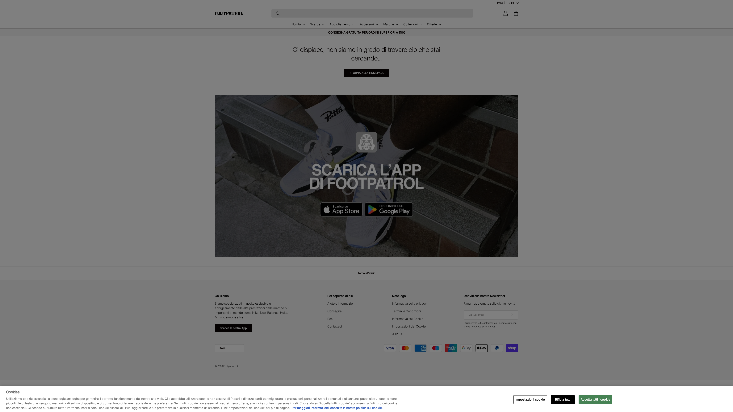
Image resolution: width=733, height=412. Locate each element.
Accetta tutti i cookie (595, 399)
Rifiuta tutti (563, 399)
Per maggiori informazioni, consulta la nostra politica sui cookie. (337, 408)
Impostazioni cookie (530, 399)
